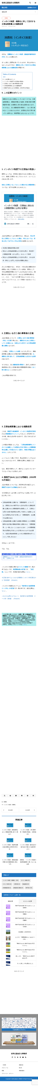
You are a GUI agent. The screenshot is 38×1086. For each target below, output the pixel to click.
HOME (4, 1065)
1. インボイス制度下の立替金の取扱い (13, 81)
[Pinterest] (20, 1057)
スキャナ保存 (7, 884)
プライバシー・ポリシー (7, 1073)
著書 (3, 1070)
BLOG (20, 1067)
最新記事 (4, 12)
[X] (15, 1057)
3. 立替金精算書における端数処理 (12, 85)
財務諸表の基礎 (18, 887)
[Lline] (21, 795)
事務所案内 (21, 1070)
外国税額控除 (7, 887)
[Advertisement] (19, 143)
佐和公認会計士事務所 (10, 2)
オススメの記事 (27, 901)
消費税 (6, 18)
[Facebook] (17, 1057)
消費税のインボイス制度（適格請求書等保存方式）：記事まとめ (17, 557)
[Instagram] (12, 1057)
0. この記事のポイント (9, 79)
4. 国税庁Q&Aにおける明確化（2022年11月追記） (17, 88)
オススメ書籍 (25, 880)
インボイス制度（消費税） (10, 804)
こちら (27, 572)
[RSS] (25, 1057)
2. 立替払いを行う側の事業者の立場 (13, 83)
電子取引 (29, 887)
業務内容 (21, 1065)
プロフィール (5, 1067)
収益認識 (25, 884)
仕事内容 (17, 884)
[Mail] (23, 1057)
